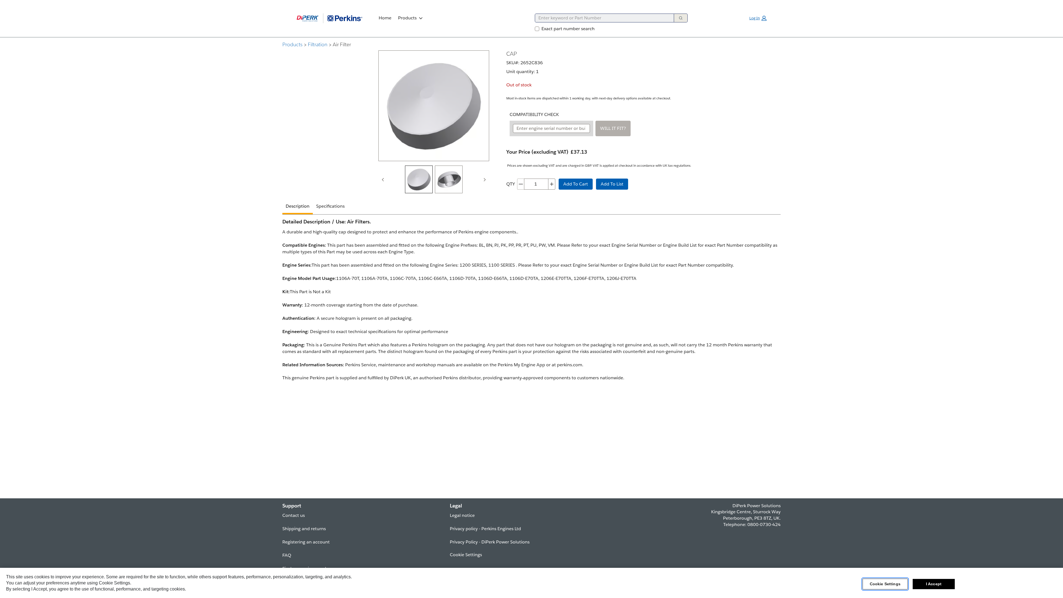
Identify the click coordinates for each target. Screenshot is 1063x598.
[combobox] (602, 18)
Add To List (612, 184)
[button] (758, 18)
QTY (510, 184)
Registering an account (306, 542)
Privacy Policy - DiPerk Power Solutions (490, 542)
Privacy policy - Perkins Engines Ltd (485, 529)
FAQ (286, 555)
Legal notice (462, 515)
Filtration (317, 44)
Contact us (293, 515)
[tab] (419, 179)
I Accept (933, 584)
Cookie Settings (885, 584)
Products (407, 18)
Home (385, 18)
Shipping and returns (304, 529)
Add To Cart (575, 184)
